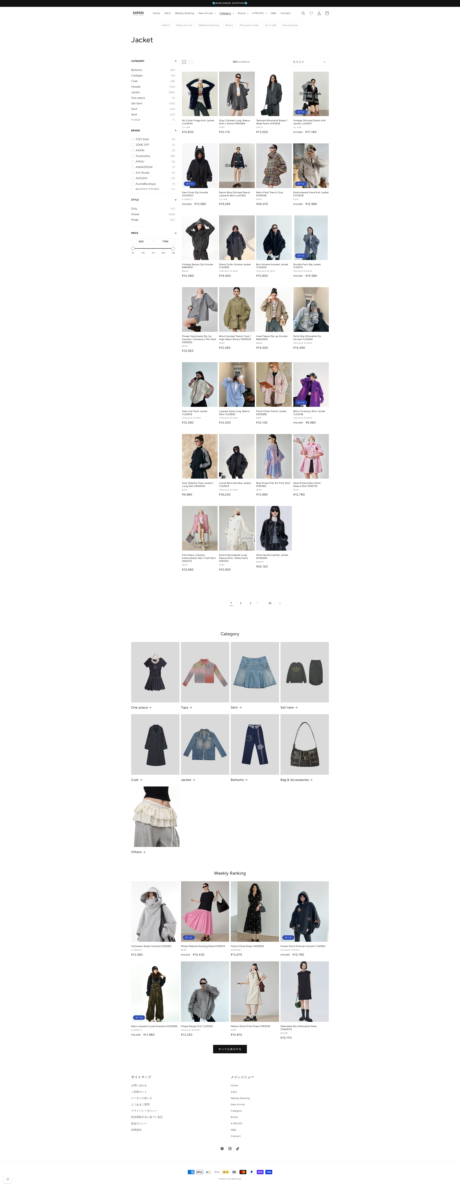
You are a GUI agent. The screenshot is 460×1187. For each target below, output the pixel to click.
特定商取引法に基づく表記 (147, 1117)
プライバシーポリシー (144, 1110)
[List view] (191, 62)
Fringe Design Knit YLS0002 (197, 1026)
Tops (184, 707)
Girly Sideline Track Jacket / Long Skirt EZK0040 (198, 484)
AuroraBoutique (234, 1179)
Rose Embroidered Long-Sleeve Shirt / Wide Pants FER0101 (233, 558)
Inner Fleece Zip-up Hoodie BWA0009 (272, 338)
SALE (234, 1091)
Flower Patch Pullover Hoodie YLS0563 (302, 946)
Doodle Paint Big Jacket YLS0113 (307, 266)
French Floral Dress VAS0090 (247, 946)
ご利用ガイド (139, 1091)
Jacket (186, 780)
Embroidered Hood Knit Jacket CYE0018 (311, 194)
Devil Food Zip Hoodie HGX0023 (195, 194)
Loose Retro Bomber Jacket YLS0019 (235, 484)
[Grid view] (184, 62)
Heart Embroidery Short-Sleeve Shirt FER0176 (307, 484)
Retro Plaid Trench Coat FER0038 (269, 194)
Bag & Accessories (294, 780)
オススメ (298, 62)
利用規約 (136, 1129)
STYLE (135, 199)
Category (137, 61)
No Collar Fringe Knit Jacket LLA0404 (198, 122)
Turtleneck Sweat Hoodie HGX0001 (151, 946)
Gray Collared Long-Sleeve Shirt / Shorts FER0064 (234, 122)
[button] (207, 13)
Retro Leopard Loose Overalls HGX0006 (154, 1026)
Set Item (287, 707)
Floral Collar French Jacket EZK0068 (271, 413)
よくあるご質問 (140, 1104)
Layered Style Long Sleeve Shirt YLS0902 (234, 413)
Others (136, 852)
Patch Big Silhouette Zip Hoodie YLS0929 (307, 338)
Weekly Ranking (240, 1098)
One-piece (139, 707)
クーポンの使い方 (141, 1098)
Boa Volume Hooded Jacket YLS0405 (272, 266)
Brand (135, 130)
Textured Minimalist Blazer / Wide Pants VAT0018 (272, 122)
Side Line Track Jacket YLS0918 (194, 413)
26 (270, 603)
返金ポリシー (139, 1123)
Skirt (234, 707)
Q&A (233, 1129)
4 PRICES (236, 1123)
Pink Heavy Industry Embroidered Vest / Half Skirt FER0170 (199, 558)
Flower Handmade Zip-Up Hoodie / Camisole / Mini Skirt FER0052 (199, 339)
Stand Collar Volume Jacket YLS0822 (235, 266)
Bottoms (237, 780)
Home (234, 1085)
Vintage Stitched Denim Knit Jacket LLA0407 (309, 122)
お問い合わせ (139, 1085)
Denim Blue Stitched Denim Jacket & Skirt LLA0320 (234, 194)
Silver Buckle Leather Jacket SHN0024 (272, 556)
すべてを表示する (230, 1049)
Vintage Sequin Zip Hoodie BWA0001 (197, 266)
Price (134, 233)
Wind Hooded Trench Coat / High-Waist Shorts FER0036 (235, 338)
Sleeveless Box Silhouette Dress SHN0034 (298, 1028)
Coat (135, 780)
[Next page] (280, 603)
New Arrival (238, 1104)
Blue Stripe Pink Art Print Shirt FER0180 (273, 484)
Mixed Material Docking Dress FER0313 (203, 946)
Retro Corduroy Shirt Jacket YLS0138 (309, 413)
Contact (236, 1136)
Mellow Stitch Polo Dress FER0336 (250, 1026)
